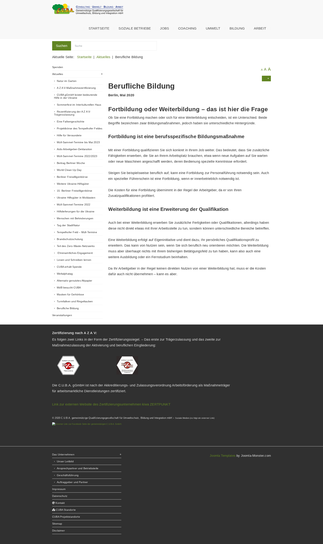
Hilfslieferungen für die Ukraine (75, 211)
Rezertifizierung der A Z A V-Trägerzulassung (72, 113)
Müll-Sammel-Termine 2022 (73, 204)
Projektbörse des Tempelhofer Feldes (79, 128)
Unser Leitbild (65, 461)
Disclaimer (58, 530)
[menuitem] (99, 28)
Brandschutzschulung (70, 239)
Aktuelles (57, 74)
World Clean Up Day (69, 169)
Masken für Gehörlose (70, 294)
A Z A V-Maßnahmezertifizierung (76, 87)
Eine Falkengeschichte (70, 121)
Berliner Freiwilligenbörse (72, 176)
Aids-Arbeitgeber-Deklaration (74, 149)
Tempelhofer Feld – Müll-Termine (77, 232)
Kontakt (60, 502)
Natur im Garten (66, 80)
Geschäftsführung (68, 475)
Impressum (59, 489)
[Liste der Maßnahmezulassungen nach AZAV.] (127, 365)
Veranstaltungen (62, 315)
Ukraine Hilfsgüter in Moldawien (76, 197)
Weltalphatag (65, 273)
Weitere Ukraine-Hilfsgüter (73, 183)
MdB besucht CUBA (69, 287)
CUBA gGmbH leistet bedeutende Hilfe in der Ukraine (75, 96)
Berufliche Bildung (68, 308)
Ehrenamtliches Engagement (75, 252)
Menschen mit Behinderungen (75, 218)
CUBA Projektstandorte (66, 516)
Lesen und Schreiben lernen (74, 259)
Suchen (61, 46)
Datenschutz (59, 495)
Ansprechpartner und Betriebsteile (77, 468)
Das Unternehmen (63, 454)
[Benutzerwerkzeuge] (266, 78)
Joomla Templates (223, 455)
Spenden (57, 67)
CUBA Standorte (65, 509)
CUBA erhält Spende (69, 266)
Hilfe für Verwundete (69, 135)
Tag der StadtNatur (68, 225)
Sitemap (57, 523)
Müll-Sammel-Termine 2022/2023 (77, 156)
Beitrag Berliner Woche (71, 163)
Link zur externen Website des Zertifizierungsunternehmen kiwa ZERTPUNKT (111, 404)
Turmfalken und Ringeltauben (75, 301)
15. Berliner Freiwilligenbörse (74, 190)
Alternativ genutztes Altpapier (74, 280)
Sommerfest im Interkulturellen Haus (79, 104)
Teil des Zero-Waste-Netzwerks (76, 246)
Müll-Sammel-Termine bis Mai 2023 (78, 142)
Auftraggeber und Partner (72, 482)
